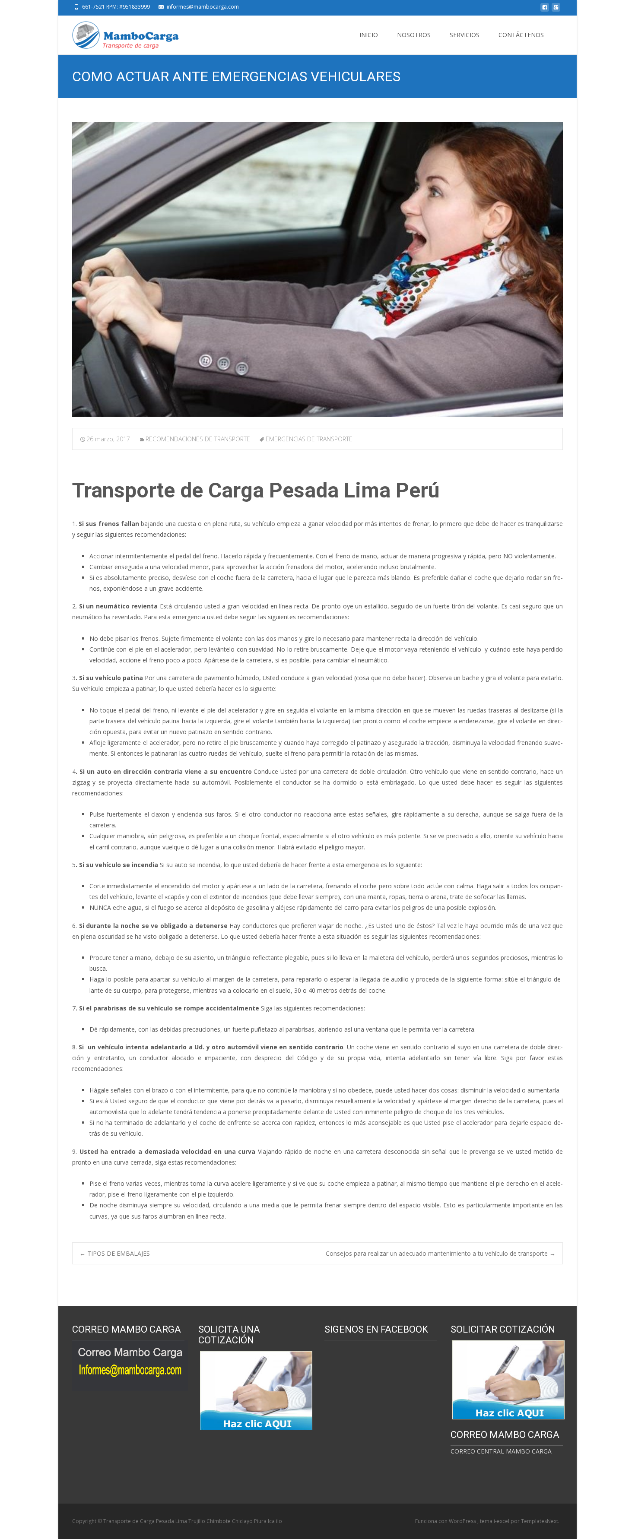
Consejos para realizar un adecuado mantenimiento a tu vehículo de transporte (441, 1253)
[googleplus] (556, 10)
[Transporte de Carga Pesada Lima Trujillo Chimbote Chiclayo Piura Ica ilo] (119, 33)
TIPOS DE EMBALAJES (114, 1253)
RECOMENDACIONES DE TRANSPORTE (198, 439)
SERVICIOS (464, 35)
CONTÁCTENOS (521, 35)
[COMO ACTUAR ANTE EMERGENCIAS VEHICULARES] (317, 269)
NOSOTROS (414, 35)
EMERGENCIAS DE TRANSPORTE (309, 439)
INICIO (368, 35)
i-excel (502, 1521)
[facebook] (544, 10)
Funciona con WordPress (446, 1521)
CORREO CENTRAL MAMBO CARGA (501, 1451)
